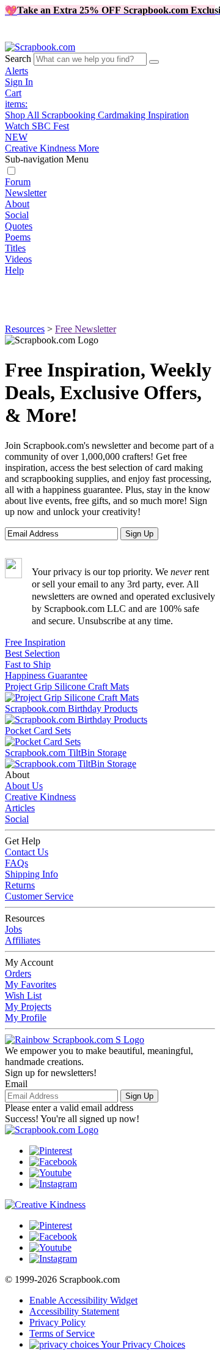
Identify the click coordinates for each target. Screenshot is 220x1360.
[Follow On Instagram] (53, 1184)
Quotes (18, 226)
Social (17, 215)
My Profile (25, 1017)
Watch (18, 126)
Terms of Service (62, 1333)
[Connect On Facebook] (53, 1161)
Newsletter (25, 193)
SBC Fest (37, 131)
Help (14, 270)
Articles (20, 808)
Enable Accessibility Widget (83, 1300)
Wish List (23, 995)
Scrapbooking (70, 115)
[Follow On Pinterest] (50, 1150)
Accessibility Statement (74, 1311)
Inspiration (168, 115)
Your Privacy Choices (142, 1344)
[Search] (154, 62)
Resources (25, 329)
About (17, 204)
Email (16, 1084)
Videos (18, 259)
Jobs (13, 929)
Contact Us (26, 852)
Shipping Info (31, 874)
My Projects (28, 1006)
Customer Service (39, 896)
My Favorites (30, 984)
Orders (18, 973)
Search (18, 58)
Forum (18, 182)
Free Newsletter (85, 329)
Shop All (23, 115)
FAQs (16, 863)
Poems (18, 237)
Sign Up (139, 1096)
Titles (15, 248)
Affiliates (22, 940)
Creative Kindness (41, 148)
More (88, 148)
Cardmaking (123, 115)
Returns (20, 885)
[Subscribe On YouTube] (50, 1172)
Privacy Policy (57, 1322)
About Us (24, 786)
